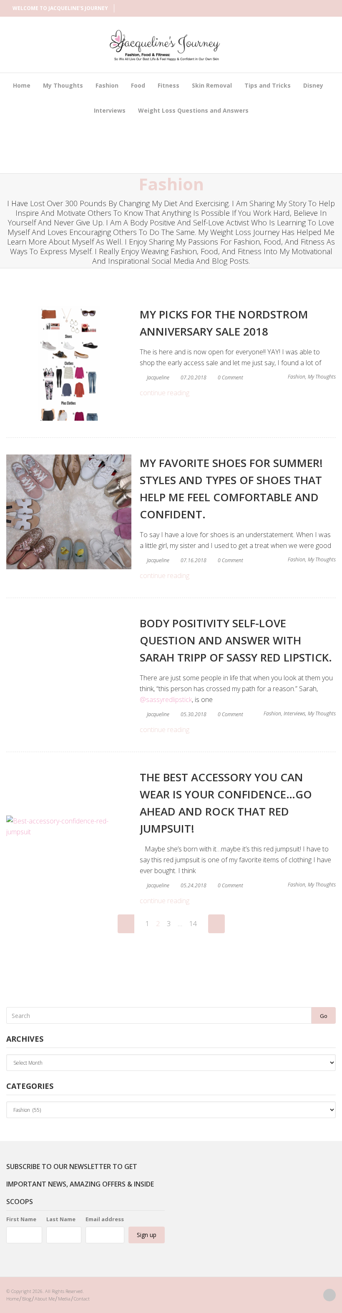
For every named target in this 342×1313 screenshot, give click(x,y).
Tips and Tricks (267, 85)
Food (138, 85)
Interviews (110, 110)
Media (64, 1298)
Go (323, 1016)
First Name (21, 1219)
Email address (105, 1219)
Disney (313, 85)
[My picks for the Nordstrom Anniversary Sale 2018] (68, 363)
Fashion (107, 85)
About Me (45, 1298)
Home (21, 85)
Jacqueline (158, 377)
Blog (26, 1298)
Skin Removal (212, 85)
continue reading (164, 392)
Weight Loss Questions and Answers (193, 110)
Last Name (60, 1219)
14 (193, 923)
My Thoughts (63, 85)
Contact (82, 1298)
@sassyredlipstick (166, 699)
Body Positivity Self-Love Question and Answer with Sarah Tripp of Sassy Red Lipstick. (236, 640)
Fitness (168, 85)
